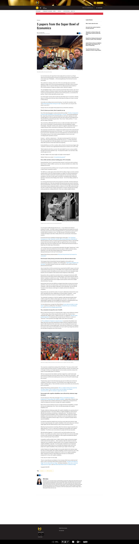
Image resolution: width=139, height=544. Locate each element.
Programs (38, 11)
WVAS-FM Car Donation (63, 528)
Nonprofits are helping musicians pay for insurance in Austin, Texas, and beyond (94, 39)
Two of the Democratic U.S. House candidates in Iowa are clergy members (93, 49)
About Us (73, 11)
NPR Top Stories (49, 470)
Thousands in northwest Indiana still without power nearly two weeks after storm (93, 33)
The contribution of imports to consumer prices (52, 321)
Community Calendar (47, 11)
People (59, 11)
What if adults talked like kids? (92, 23)
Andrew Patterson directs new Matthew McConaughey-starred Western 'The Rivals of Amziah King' (93, 44)
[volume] (40, 8)
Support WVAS (66, 11)
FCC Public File (61, 530)
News (54, 11)
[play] (37, 7)
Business (38, 20)
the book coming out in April (51, 103)
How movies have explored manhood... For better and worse (93, 28)
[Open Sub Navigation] (41, 11)
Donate (100, 2)
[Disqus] (69, 509)
